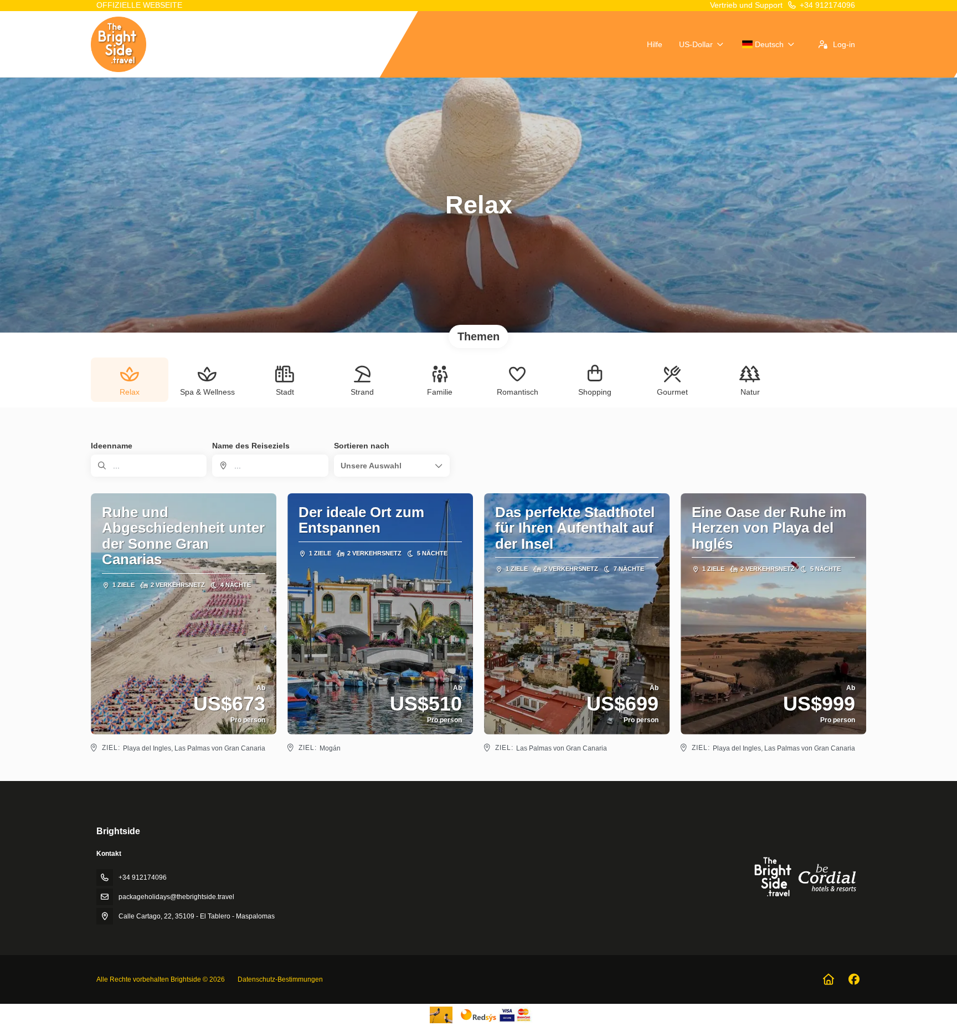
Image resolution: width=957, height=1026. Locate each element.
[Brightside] (804, 876)
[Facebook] (854, 979)
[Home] (828, 979)
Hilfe (654, 44)
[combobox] (270, 466)
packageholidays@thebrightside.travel (176, 897)
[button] (392, 466)
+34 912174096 (827, 5)
